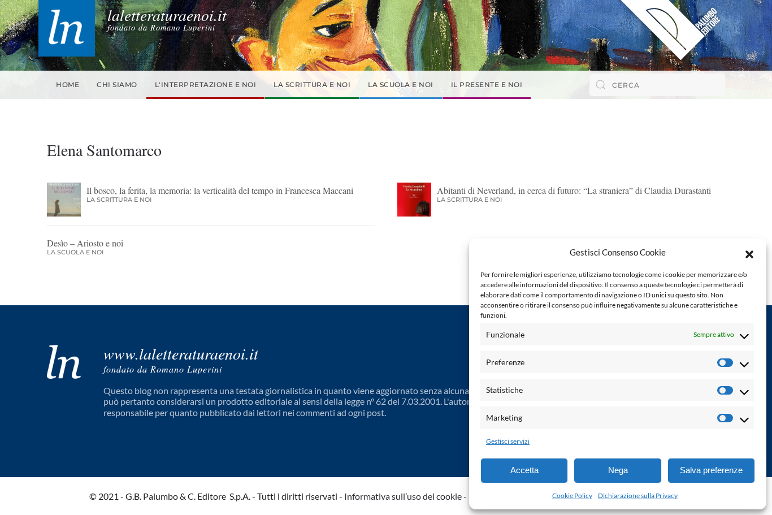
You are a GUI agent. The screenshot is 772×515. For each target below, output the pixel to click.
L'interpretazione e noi (206, 84)
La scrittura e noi (312, 84)
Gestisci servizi (508, 441)
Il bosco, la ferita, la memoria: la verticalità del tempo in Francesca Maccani (219, 190)
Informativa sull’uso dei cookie (403, 496)
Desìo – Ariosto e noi (85, 243)
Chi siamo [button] (117, 84)
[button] (749, 252)
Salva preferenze (711, 470)
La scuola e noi (400, 84)
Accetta (524, 470)
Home (67, 84)
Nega (618, 470)
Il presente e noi (487, 84)
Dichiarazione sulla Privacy (638, 495)
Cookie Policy (572, 495)
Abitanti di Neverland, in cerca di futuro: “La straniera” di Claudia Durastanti (576, 190)
